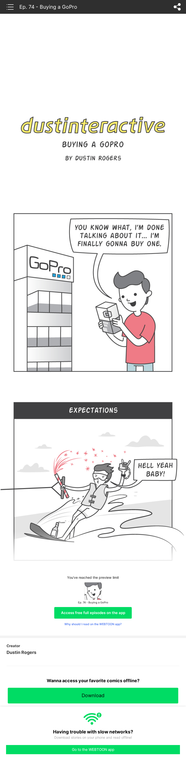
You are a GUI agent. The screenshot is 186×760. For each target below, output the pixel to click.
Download (93, 695)
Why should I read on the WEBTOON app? (93, 624)
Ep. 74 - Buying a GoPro (48, 7)
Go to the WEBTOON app (93, 749)
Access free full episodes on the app (93, 612)
